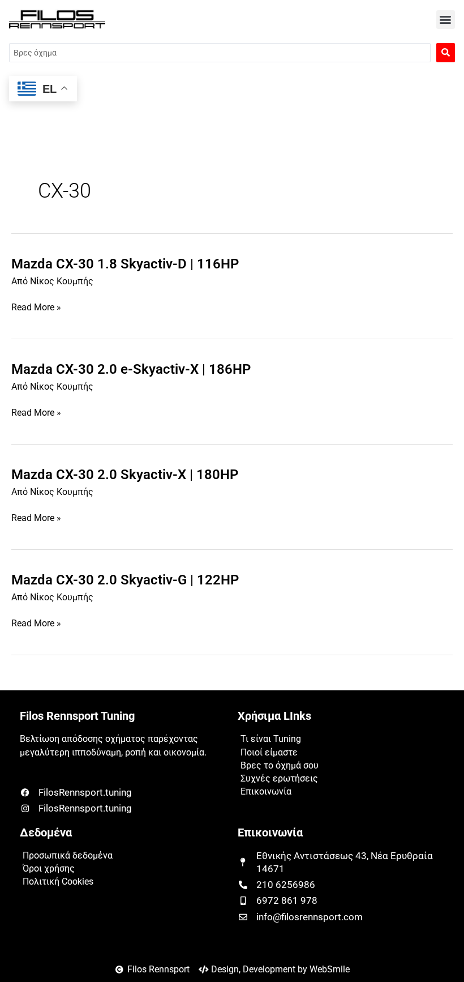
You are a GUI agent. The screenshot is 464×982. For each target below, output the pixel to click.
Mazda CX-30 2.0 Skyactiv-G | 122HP (125, 580)
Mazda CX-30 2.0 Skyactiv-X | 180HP (124, 475)
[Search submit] (445, 52)
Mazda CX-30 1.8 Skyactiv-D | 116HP (125, 264)
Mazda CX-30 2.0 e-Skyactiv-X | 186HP (131, 369)
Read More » (36, 307)
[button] (445, 19)
